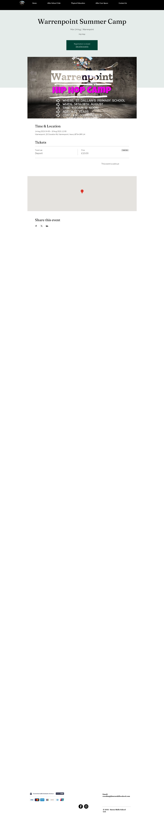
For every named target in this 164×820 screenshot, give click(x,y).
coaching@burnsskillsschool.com (116, 796)
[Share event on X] (41, 226)
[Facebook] (81, 806)
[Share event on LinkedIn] (47, 226)
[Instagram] (86, 806)
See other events (82, 46)
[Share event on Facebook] (36, 226)
